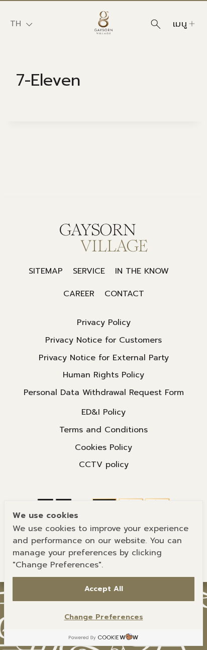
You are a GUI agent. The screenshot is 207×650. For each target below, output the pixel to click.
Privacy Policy (104, 322)
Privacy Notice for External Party (104, 358)
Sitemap (46, 271)
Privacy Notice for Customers (103, 340)
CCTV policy (104, 465)
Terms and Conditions (103, 430)
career (78, 294)
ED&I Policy (103, 412)
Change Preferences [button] (103, 617)
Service (89, 271)
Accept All (103, 588)
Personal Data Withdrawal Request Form (104, 392)
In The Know (142, 271)
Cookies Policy (103, 447)
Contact (124, 294)
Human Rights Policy (103, 375)
